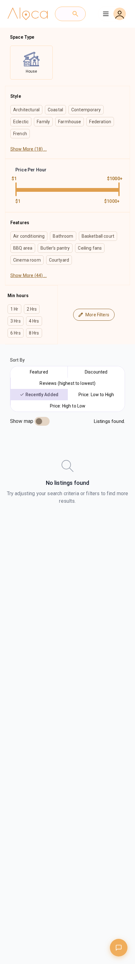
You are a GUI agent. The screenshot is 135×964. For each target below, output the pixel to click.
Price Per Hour (30, 169)
